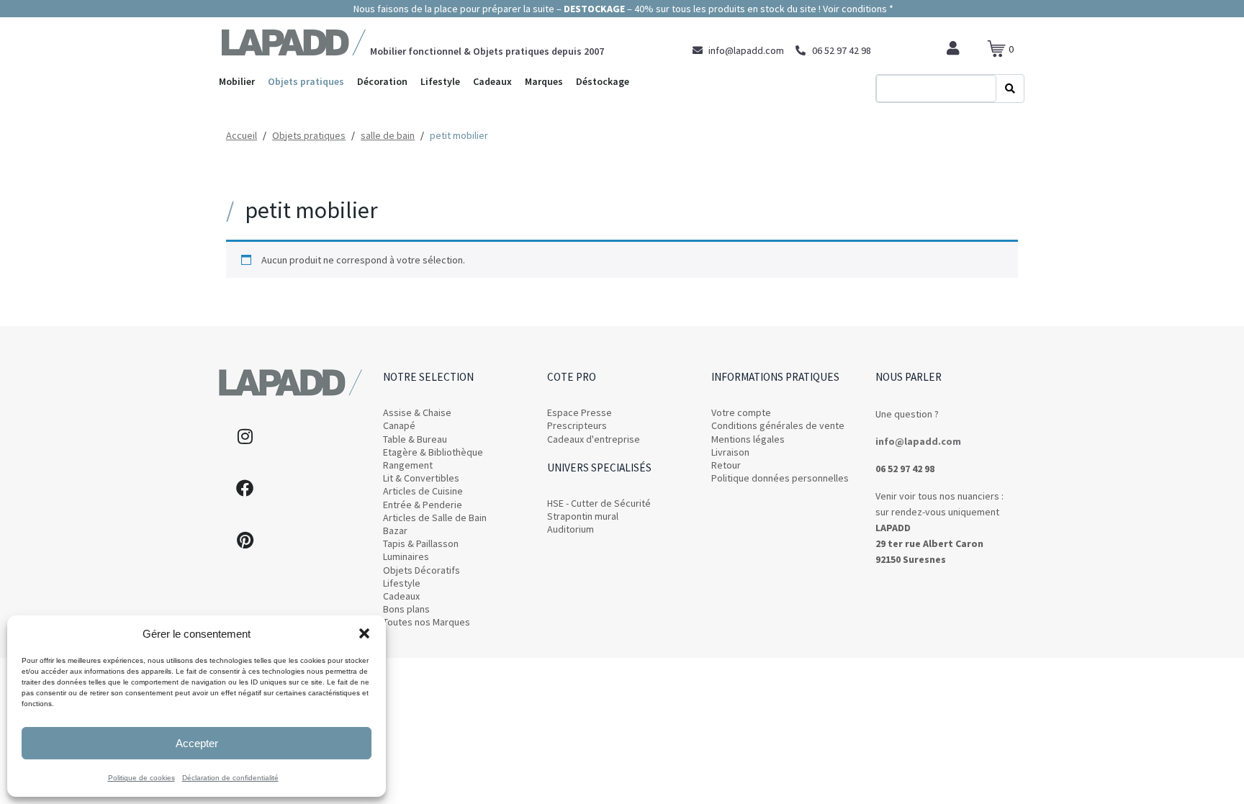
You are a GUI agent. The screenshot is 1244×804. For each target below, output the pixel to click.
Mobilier (237, 81)
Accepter (197, 743)
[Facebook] (245, 488)
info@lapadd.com (918, 441)
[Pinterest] (245, 540)
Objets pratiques (306, 81)
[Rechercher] (1010, 88)
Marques (544, 81)
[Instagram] (245, 436)
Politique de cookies (141, 778)
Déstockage (602, 81)
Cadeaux (492, 81)
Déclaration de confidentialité (230, 778)
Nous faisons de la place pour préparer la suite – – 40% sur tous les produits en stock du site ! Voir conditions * (622, 8)
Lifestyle (440, 81)
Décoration (382, 81)
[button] (364, 633)
